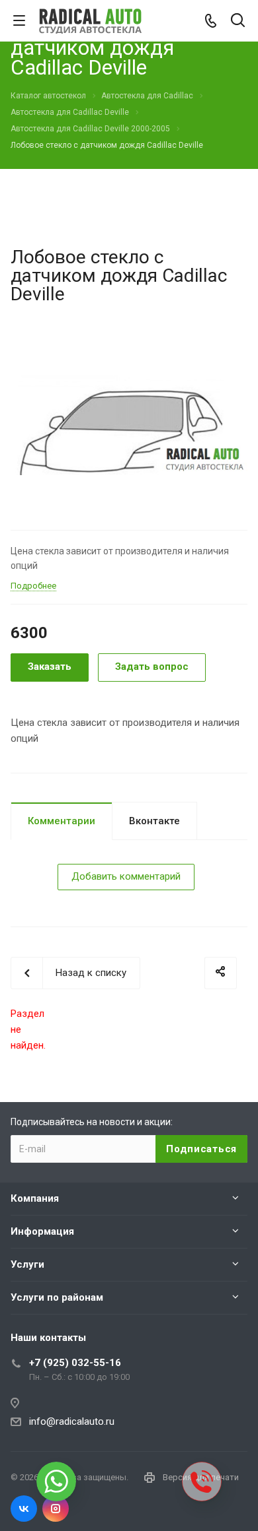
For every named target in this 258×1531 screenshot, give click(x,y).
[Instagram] (55, 1508)
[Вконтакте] (24, 1508)
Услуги (27, 1264)
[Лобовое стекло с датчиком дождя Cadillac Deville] (129, 424)
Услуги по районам (57, 1297)
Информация (42, 1231)
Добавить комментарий (126, 876)
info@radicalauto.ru (71, 1421)
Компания (35, 1198)
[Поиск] (238, 21)
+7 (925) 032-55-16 (75, 1363)
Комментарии (61, 821)
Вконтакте (154, 821)
